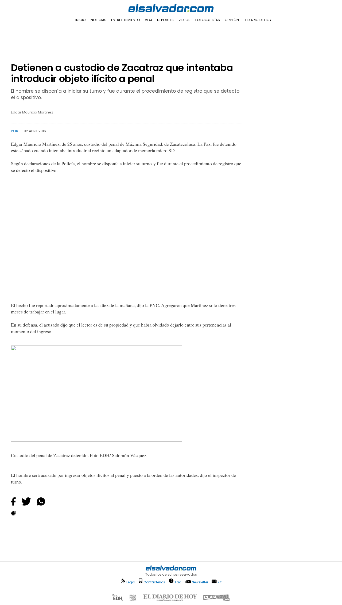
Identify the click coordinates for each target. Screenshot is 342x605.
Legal (130, 582)
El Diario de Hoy (257, 20)
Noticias (98, 20)
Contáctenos (154, 582)
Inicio (80, 20)
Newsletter (200, 582)
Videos (184, 20)
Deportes (165, 20)
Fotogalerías (207, 20)
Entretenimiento (125, 20)
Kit (219, 582)
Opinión (232, 20)
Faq (178, 582)
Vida (148, 20)
